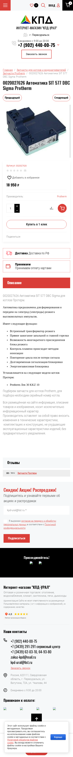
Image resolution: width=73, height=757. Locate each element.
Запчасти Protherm (14, 73)
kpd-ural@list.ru (21, 662)
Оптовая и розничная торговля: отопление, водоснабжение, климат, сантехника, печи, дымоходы (35, 594)
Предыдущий (12, 97)
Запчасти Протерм (27, 473)
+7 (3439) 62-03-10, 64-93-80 (31, 651)
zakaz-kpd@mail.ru (23, 657)
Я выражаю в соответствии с (30, 524)
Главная (8, 70)
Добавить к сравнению (51, 208)
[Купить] (62, 208)
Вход (52, 5)
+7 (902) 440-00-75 (36, 45)
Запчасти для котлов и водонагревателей (41, 70)
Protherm (62, 196)
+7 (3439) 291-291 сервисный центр (35, 646)
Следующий (61, 97)
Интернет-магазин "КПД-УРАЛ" (36, 28)
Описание (14, 282)
